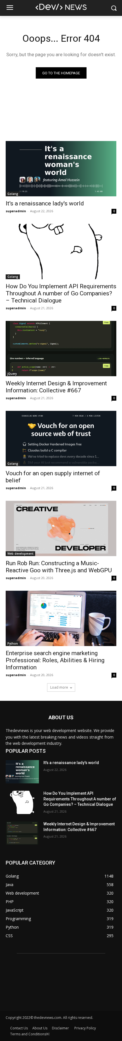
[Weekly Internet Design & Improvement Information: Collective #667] (61, 348)
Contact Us (19, 1028)
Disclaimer (61, 1028)
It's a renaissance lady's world (45, 203)
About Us (39, 1028)
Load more (59, 687)
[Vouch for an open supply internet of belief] (61, 438)
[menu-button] (9, 8)
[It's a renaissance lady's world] (61, 168)
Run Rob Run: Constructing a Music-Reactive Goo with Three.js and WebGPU (59, 567)
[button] (113, 8)
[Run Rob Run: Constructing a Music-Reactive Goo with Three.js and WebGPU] (61, 528)
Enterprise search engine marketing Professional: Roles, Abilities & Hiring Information (55, 660)
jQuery (12, 374)
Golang (12, 194)
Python (12, 643)
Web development (20, 554)
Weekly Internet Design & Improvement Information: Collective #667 (56, 387)
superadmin (16, 211)
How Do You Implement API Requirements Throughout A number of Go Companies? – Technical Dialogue (61, 293)
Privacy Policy (85, 1028)
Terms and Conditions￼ (29, 1034)
